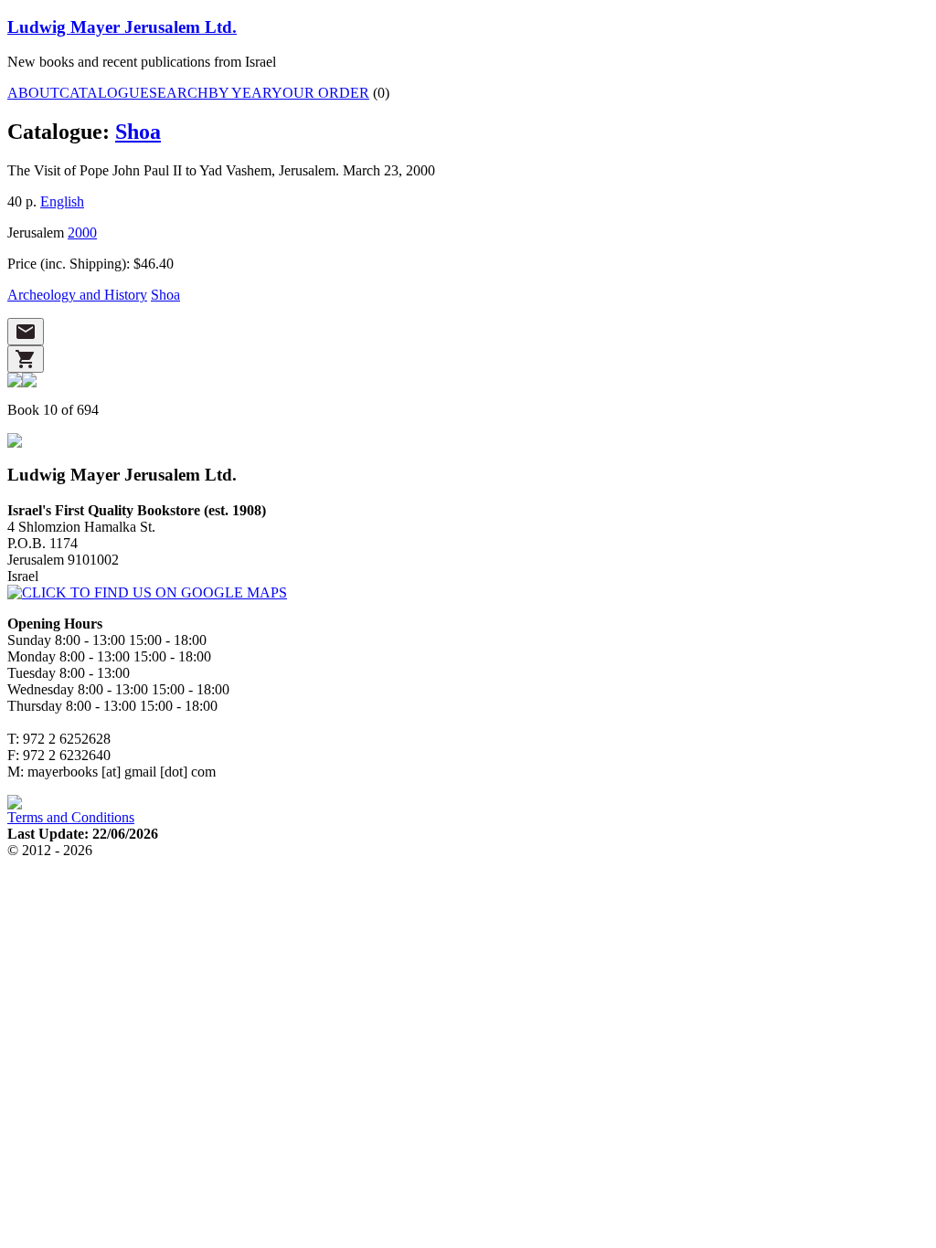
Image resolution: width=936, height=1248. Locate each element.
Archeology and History (77, 294)
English (62, 201)
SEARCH (178, 92)
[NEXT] (29, 382)
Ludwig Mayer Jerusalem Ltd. (122, 27)
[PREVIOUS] (14, 382)
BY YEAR (239, 92)
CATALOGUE (104, 92)
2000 (82, 232)
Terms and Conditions (70, 817)
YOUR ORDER (320, 92)
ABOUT (33, 92)
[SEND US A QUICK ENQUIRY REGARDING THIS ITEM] (25, 331)
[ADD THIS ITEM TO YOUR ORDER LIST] (25, 359)
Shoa (138, 131)
